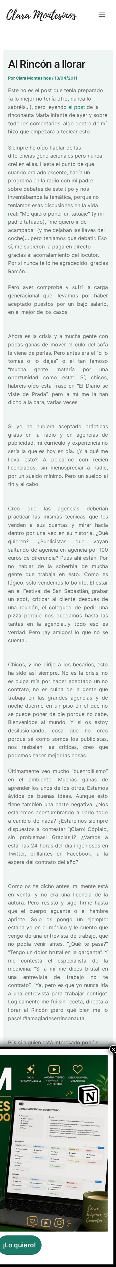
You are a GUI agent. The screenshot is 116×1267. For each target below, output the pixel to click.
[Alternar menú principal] (102, 15)
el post (77, 107)
